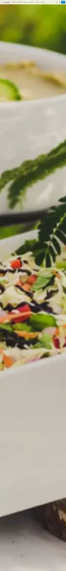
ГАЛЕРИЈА (37, 2)
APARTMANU (19, 2)
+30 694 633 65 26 (59, 2)
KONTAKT (43, 2)
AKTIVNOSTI (31, 2)
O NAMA (13, 2)
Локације (25, 2)
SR (56, 2)
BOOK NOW (63, 2)
